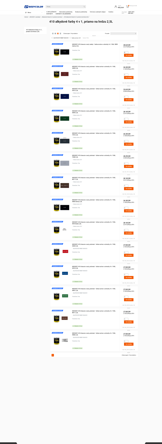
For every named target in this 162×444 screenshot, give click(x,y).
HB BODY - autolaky (35, 17)
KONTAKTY (49, 14)
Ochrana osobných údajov (98, 12)
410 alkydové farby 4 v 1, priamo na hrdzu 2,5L (34, 30)
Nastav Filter (86, 38)
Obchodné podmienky (65, 12)
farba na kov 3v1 (76, 38)
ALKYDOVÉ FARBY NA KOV (61, 38)
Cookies (110, 12)
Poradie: (107, 33)
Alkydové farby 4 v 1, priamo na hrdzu (52, 17)
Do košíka (129, 55)
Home (26, 17)
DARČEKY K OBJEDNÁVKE (63, 14)
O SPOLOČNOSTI (51, 12)
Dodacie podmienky (81, 12)
